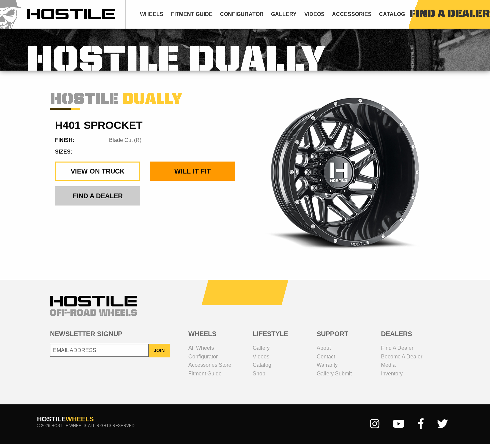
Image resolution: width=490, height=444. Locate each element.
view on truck (97, 171)
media (388, 365)
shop (259, 373)
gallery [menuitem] (284, 14)
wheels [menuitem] (151, 14)
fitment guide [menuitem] (192, 14)
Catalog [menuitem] (392, 14)
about (324, 348)
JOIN (159, 350)
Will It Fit (192, 171)
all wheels (201, 348)
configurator (203, 356)
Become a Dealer (401, 356)
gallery (261, 348)
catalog (262, 365)
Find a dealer (397, 348)
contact (326, 356)
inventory (392, 373)
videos (261, 356)
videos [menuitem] (314, 14)
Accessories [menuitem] (352, 14)
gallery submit (334, 373)
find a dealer (449, 14)
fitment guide (205, 373)
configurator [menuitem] (242, 14)
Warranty (327, 365)
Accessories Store (209, 365)
